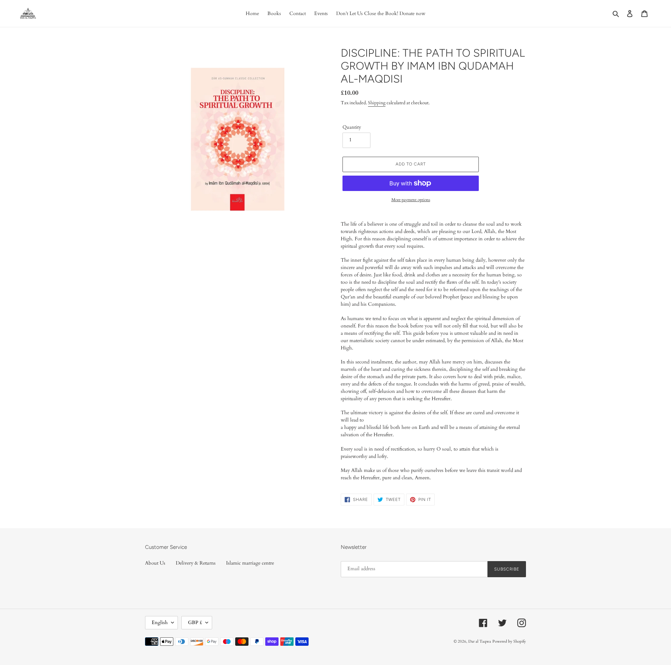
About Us (155, 563)
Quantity (351, 127)
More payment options (410, 200)
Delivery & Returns (196, 563)
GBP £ (195, 622)
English (160, 622)
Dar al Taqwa (479, 641)
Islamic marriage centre (250, 563)
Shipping (376, 103)
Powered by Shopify (509, 641)
